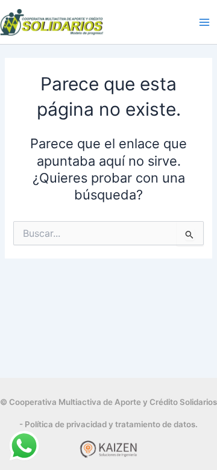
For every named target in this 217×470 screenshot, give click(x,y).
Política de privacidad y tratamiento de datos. (111, 424)
